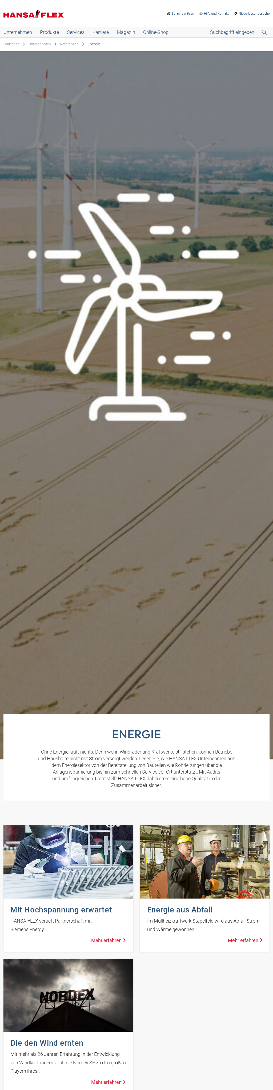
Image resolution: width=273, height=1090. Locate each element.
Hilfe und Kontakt (216, 13)
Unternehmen (17, 32)
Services (76, 32)
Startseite (11, 44)
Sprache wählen (183, 13)
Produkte (49, 32)
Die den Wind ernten (46, 1043)
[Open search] (238, 32)
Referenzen (69, 44)
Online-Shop (155, 32)
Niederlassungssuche (254, 13)
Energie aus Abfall (180, 909)
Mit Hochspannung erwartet (61, 909)
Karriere (101, 32)
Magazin (126, 32)
